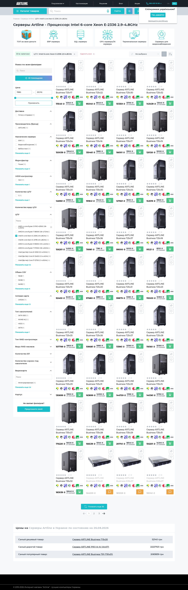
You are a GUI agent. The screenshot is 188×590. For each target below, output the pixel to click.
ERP (21, 140)
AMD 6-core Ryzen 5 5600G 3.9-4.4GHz (34, 244)
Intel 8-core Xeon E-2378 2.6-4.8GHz (33, 240)
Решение (103, 3)
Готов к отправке (26, 115)
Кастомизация (82, 3)
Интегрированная (27, 383)
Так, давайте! (158, 15)
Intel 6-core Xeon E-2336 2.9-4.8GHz (33, 236)
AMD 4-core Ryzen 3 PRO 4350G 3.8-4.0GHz (35, 227)
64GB (21, 284)
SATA (21, 328)
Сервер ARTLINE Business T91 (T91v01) (92, 554)
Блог (121, 3)
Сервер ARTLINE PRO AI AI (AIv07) (90, 547)
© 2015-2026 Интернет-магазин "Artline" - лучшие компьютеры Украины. (47, 587)
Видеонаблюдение (27, 145)
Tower (22, 164)
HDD (21, 324)
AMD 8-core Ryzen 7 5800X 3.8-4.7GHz (34, 232)
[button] (33, 78)
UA (168, 3)
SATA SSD (23, 315)
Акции (137, 3)
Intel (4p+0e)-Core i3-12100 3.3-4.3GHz (34, 252)
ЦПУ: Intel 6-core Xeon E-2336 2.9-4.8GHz (51, 19)
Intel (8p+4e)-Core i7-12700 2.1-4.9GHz (34, 260)
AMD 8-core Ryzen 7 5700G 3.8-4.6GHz (34, 248)
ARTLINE (23, 128)
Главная (16, 19)
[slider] (15, 98)
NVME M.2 (23, 319)
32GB (21, 280)
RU (174, 3)
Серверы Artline (27, 19)
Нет (21, 180)
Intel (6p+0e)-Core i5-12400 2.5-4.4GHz (34, 256)
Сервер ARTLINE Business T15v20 (90, 539)
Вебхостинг (24, 149)
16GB (21, 276)
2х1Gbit (22, 300)
